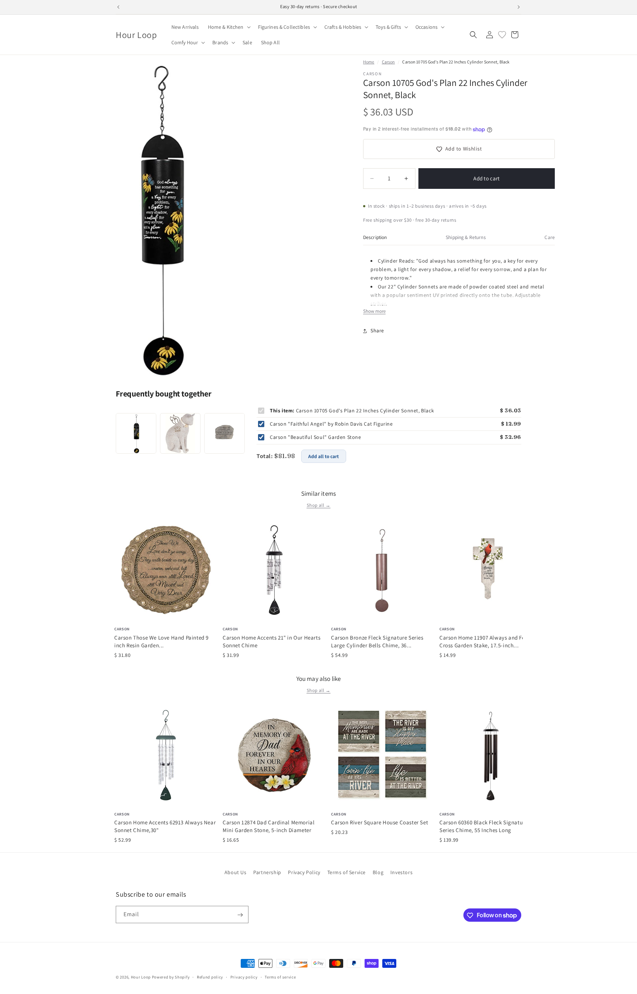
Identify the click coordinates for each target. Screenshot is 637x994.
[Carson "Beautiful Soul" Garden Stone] (224, 433)
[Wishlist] (502, 35)
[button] (228, 27)
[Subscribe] (240, 915)
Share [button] (377, 330)
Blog (378, 872)
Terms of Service (346, 872)
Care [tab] (549, 237)
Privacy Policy (304, 872)
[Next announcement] (519, 7)
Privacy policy (244, 976)
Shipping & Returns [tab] (465, 237)
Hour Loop (141, 977)
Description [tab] (375, 237)
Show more (374, 311)
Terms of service (280, 976)
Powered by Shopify (171, 977)
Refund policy (210, 976)
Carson (388, 62)
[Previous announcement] (118, 7)
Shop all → (319, 505)
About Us (235, 872)
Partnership (267, 872)
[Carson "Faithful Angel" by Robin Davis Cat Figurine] (180, 433)
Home (368, 62)
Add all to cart (323, 456)
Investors (401, 872)
